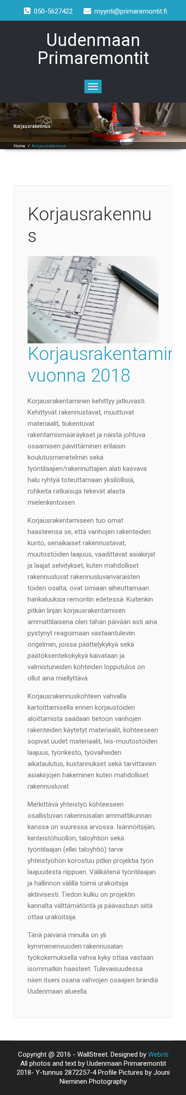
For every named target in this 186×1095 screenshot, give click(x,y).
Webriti (158, 1054)
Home (19, 146)
